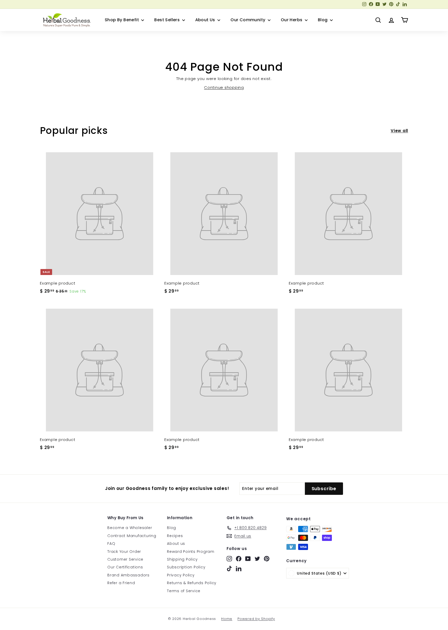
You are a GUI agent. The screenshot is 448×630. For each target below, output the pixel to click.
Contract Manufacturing (131, 535)
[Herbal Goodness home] (66, 20)
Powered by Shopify (256, 618)
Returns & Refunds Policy (191, 582)
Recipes (175, 535)
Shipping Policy (182, 559)
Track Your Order (124, 551)
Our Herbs (292, 20)
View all (399, 130)
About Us (205, 20)
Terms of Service (183, 590)
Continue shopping (224, 87)
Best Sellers (167, 20)
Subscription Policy (186, 567)
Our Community (248, 20)
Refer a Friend (121, 582)
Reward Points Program (190, 551)
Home (226, 618)
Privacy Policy (181, 575)
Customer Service (125, 559)
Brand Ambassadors (128, 575)
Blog (323, 20)
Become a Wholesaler (129, 527)
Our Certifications (125, 567)
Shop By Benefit (122, 20)
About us (176, 543)
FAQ (111, 543)
